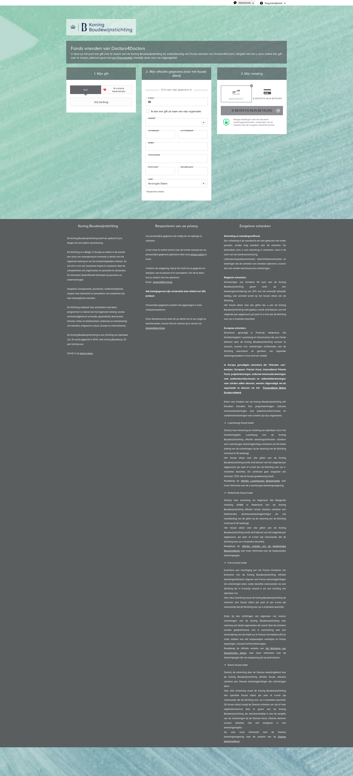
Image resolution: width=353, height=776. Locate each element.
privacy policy (197, 254)
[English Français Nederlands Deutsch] (246, 3)
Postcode (153, 167)
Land (151, 179)
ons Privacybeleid (121, 58)
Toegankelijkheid (273, 3)
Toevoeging (154, 155)
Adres (151, 143)
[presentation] (85, 90)
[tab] (85, 89)
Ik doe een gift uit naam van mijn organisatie (176, 111)
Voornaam (154, 131)
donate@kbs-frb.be (155, 328)
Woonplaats (187, 167)
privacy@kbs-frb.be (162, 282)
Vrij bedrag (101, 102)
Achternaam (188, 131)
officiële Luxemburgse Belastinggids (260, 481)
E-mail (151, 98)
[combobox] (176, 122)
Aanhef (152, 118)
